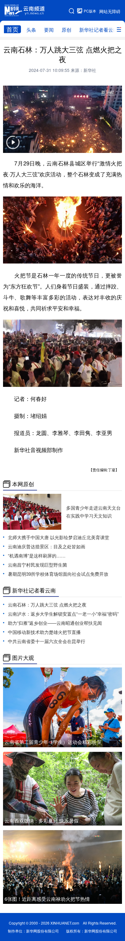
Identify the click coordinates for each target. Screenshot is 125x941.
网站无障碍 (109, 11)
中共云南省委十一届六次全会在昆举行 (46, 641)
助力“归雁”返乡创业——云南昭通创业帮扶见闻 (55, 623)
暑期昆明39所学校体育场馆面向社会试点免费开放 (58, 574)
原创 (66, 29)
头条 (31, 29)
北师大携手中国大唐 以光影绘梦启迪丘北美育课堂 (58, 537)
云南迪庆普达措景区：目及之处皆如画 (46, 546)
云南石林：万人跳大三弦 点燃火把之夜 (47, 604)
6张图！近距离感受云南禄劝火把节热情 (47, 898)
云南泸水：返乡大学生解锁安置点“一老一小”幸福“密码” (63, 613)
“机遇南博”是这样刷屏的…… (37, 555)
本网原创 (23, 484)
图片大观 (23, 658)
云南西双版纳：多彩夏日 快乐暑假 (42, 820)
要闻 (49, 29)
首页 (12, 29)
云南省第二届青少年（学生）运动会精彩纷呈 (53, 741)
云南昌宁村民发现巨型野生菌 (37, 564)
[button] (12, 146)
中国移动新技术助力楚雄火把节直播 (44, 632)
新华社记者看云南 (98, 29)
